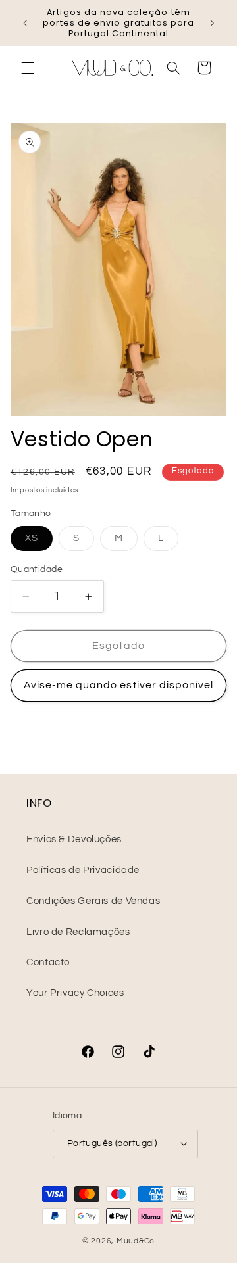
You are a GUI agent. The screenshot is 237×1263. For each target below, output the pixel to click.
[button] (28, 68)
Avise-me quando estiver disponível (119, 685)
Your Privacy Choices (75, 993)
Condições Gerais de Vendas (93, 901)
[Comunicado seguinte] (212, 23)
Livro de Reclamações (78, 932)
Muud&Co (136, 1241)
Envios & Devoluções (74, 839)
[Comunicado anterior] (25, 23)
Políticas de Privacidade (83, 870)
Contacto (48, 962)
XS (39, 542)
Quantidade (37, 569)
